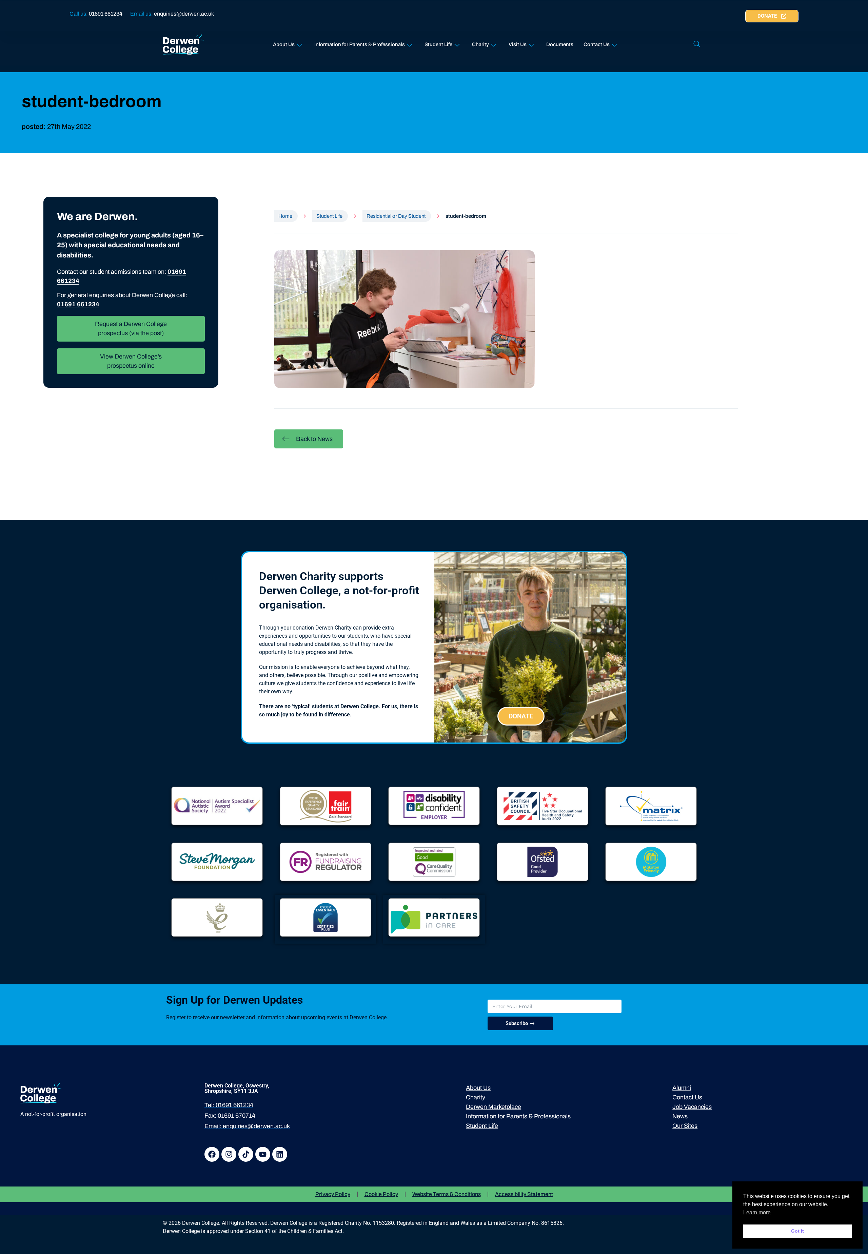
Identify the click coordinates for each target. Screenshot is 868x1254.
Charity (480, 44)
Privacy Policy (332, 1194)
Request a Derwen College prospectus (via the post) (131, 328)
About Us (284, 44)
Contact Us (597, 44)
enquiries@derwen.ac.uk (184, 14)
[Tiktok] (245, 1154)
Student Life (438, 44)
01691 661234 (105, 14)
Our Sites (684, 1125)
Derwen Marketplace (493, 1106)
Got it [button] (797, 1231)
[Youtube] (262, 1154)
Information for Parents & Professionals (359, 44)
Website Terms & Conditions (446, 1194)
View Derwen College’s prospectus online (131, 361)
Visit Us (518, 44)
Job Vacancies (692, 1106)
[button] (697, 44)
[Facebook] (211, 1154)
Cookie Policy (381, 1194)
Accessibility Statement (524, 1194)
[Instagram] (228, 1154)
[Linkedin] (279, 1154)
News (680, 1116)
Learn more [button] (757, 1212)
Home (285, 216)
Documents (559, 44)
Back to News (314, 439)
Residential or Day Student (396, 216)
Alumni (681, 1087)
